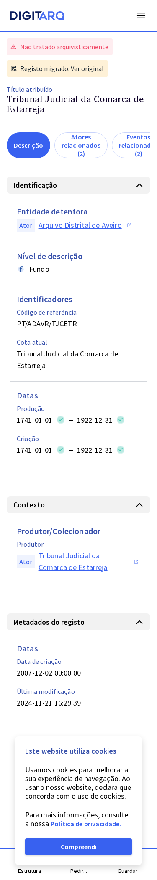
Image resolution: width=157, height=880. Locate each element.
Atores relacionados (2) (81, 145)
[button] (78, 185)
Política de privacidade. (86, 823)
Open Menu (141, 15)
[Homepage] (37, 16)
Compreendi (79, 846)
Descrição (28, 145)
